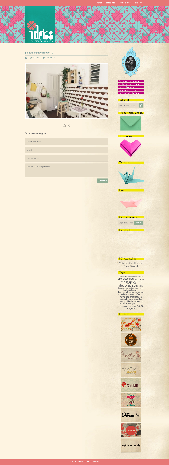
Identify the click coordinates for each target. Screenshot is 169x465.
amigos (121, 276)
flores (133, 290)
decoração (127, 285)
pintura (122, 299)
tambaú (134, 306)
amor (126, 276)
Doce (120, 288)
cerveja (141, 279)
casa (136, 279)
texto (140, 305)
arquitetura (139, 276)
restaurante (139, 304)
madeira (124, 295)
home (99, 3)
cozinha (131, 283)
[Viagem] (130, 452)
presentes (138, 299)
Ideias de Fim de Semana (40, 24)
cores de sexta (136, 281)
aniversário (131, 276)
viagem (131, 308)
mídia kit (138, 3)
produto (122, 301)
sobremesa (127, 306)
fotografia (124, 292)
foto (137, 290)
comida (122, 281)
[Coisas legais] (130, 437)
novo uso (124, 296)
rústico (121, 306)
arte (120, 278)
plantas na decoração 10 (39, 52)
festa (125, 290)
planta (127, 299)
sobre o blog (125, 3)
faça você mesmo (137, 288)
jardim (140, 292)
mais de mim (133, 294)
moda (141, 295)
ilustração (133, 293)
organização (136, 297)
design (139, 286)
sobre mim (110, 3)
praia (131, 299)
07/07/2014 (36, 58)
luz (119, 295)
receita (123, 303)
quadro (140, 301)
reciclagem (131, 304)
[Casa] (130, 406)
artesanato (128, 278)
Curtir (64, 126)
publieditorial (131, 301)
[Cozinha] (130, 331)
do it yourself (126, 288)
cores (128, 281)
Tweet (69, 126)
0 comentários (50, 58)
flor (129, 290)
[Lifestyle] (130, 361)
